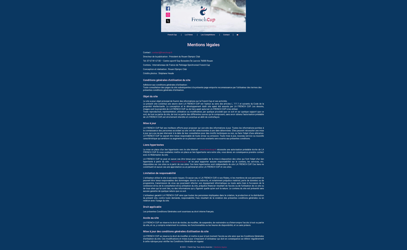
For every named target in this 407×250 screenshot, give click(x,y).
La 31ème (189, 35)
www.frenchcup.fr (208, 149)
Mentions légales (220, 247)
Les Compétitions (208, 35)
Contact (226, 35)
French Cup (172, 35)
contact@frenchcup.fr (162, 52)
